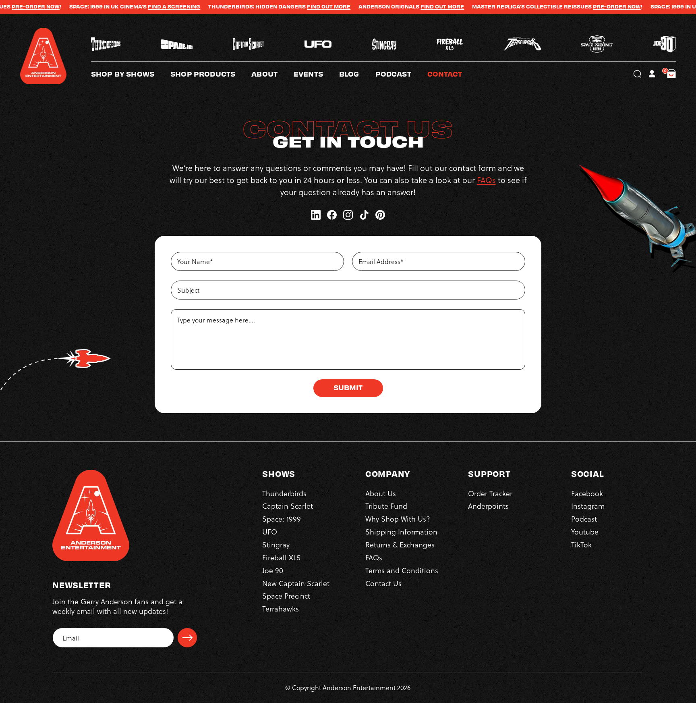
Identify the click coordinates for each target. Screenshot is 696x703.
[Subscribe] (187, 637)
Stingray (276, 544)
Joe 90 (272, 570)
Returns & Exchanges (400, 544)
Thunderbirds (284, 493)
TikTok (581, 544)
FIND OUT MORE (297, 6)
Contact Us (383, 583)
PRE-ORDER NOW (585, 6)
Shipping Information (401, 531)
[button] (272, 74)
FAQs (486, 180)
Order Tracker (490, 493)
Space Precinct (286, 595)
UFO (269, 531)
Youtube (585, 531)
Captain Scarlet (287, 505)
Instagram (588, 505)
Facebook (587, 493)
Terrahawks (280, 608)
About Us (380, 493)
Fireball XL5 (281, 557)
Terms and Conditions (401, 570)
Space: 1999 (281, 518)
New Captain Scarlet (295, 583)
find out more (410, 6)
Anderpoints (488, 505)
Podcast (584, 518)
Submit (348, 387)
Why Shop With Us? (397, 518)
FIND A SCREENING (142, 6)
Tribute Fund (386, 505)
